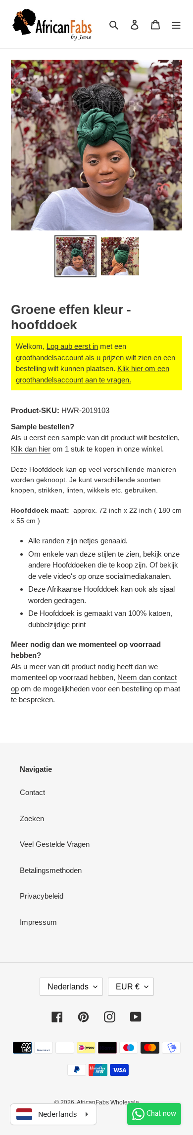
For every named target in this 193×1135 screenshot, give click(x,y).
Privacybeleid (41, 896)
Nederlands (68, 987)
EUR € (128, 987)
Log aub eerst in (72, 346)
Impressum (38, 922)
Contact (32, 792)
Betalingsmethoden (51, 870)
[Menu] (176, 24)
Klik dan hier (30, 449)
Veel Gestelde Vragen (55, 844)
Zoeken (32, 818)
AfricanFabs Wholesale (108, 1102)
